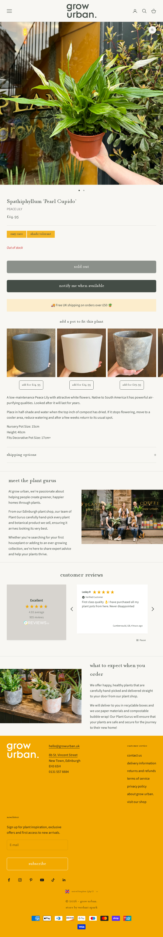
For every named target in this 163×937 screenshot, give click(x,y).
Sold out (81, 267)
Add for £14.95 (31, 384)
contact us (134, 755)
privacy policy (136, 786)
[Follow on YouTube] (42, 880)
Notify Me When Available (81, 286)
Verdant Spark (87, 907)
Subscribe (37, 864)
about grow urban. (140, 794)
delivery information (141, 763)
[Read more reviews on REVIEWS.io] (36, 623)
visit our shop (136, 802)
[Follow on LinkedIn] (64, 880)
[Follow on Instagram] (20, 880)
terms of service (138, 778)
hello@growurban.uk (64, 746)
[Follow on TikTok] (53, 880)
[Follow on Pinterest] (31, 880)
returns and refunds (141, 771)
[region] (112, 609)
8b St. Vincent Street (63, 755)
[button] (72, 609)
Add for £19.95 (131, 384)
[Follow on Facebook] (9, 880)
